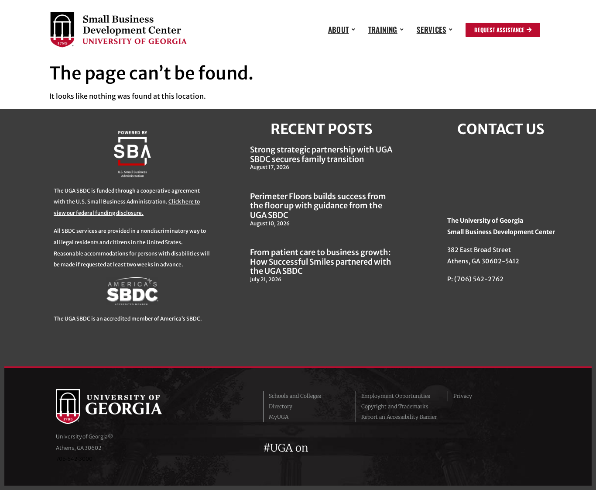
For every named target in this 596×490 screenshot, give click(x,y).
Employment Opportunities (395, 396)
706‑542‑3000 (74, 458)
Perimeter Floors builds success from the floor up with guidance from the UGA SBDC (318, 205)
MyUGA (278, 417)
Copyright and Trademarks (394, 406)
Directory (280, 406)
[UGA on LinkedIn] (380, 448)
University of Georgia (121, 406)
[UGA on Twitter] (335, 448)
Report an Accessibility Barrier (399, 417)
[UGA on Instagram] (350, 448)
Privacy (462, 396)
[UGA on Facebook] (319, 448)
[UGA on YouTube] (366, 448)
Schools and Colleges (295, 396)
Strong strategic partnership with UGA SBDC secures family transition (321, 154)
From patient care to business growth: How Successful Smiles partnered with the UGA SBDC (320, 261)
